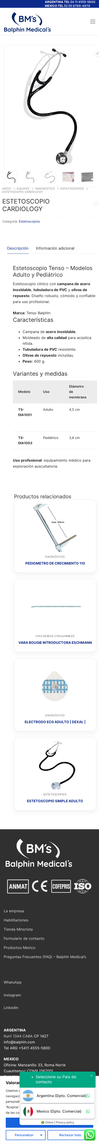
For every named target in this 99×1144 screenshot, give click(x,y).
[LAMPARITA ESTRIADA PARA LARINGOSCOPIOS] (96, 203)
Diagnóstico (45, 188)
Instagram (12, 995)
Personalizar (24, 1135)
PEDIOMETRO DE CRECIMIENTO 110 (55, 563)
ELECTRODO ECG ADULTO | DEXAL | (55, 722)
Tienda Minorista (18, 929)
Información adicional (55, 248)
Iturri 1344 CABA (18, 1036)
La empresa (14, 911)
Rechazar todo (70, 1135)
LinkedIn (11, 1007)
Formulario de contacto (24, 938)
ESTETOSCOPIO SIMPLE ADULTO (55, 801)
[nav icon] (92, 21)
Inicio (6, 188)
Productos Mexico (19, 947)
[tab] (18, 248)
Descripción (18, 248)
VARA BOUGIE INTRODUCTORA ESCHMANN (55, 642)
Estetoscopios (72, 188)
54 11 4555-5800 (82, 2)
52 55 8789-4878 (77, 6)
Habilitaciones (16, 920)
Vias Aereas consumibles (55, 636)
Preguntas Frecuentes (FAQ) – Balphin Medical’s (45, 956)
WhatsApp (13, 982)
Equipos (23, 188)
